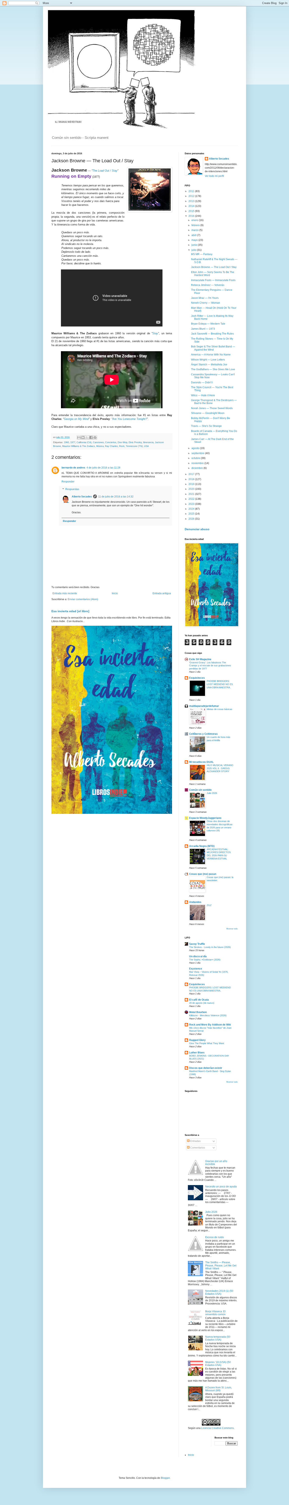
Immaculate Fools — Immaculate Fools (213, 280)
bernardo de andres (73, 467)
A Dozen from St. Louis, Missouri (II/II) (218, 1389)
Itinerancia (148, 442)
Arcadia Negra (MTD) (202, 846)
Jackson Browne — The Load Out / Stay (214, 267)
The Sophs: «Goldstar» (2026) (204, 959)
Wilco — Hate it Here (203, 395)
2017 (192, 474)
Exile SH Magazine (200, 659)
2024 (192, 508)
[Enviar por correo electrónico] (79, 437)
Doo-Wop (122, 442)
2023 (192, 504)
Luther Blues (197, 1052)
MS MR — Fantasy (201, 254)
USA (146, 446)
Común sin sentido (200, 789)
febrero (195, 225)
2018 (192, 479)
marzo (195, 230)
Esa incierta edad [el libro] (70, 611)
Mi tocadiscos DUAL (201, 762)
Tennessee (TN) (134, 446)
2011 (192, 191)
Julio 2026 (212, 793)
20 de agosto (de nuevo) (201, 1003)
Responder (68, 481)
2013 (192, 201)
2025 (192, 513)
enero (195, 220)
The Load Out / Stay (104, 170)
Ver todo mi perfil (214, 176)
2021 (192, 494)
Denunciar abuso (197, 529)
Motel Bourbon (198, 1012)
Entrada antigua (162, 593)
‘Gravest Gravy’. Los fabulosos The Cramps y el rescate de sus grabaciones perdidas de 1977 (210, 665)
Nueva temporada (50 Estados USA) (217, 1338)
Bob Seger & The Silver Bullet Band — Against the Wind (213, 348)
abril (194, 235)
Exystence (195, 968)
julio (194, 250)
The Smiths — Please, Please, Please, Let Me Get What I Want (220, 1265)
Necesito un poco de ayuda (221, 1186)
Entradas (195, 1141)
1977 (72, 442)
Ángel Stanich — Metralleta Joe (209, 364)
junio (194, 244)
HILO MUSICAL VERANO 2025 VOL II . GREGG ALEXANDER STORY (220, 768)
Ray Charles (111, 446)
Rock (122, 446)
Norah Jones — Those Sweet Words (212, 408)
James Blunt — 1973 (203, 328)
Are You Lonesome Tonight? (129, 419)
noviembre (197, 463)
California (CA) (84, 442)
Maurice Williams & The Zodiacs (78, 446)
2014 (192, 206)
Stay (155, 333)
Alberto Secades (82, 496)
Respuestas (72, 489)
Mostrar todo (232, 929)
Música (100, 446)
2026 (192, 518)
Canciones (98, 442)
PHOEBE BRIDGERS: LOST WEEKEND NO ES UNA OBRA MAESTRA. (220, 684)
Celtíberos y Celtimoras (203, 733)
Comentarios (197, 1147)
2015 (192, 211)
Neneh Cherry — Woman (205, 302)
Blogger (165, 1477)
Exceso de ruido (214, 1237)
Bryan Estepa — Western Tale (208, 323)
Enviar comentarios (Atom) (83, 599)
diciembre (197, 468)
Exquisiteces (197, 677)
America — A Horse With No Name (211, 354)
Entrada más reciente (64, 593)
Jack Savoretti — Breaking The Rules (212, 333)
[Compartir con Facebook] (91, 437)
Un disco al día (198, 956)
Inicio (115, 593)
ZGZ (209, 905)
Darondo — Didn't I (202, 382)
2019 (192, 484)
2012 (192, 196)
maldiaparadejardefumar (204, 706)
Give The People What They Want (206, 1043)
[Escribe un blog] (83, 437)
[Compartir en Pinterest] (95, 437)
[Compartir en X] (87, 437)
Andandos (195, 902)
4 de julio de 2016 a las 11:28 (103, 467)
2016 (192, 215)
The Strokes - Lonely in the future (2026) (210, 947)
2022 (192, 498)
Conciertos (110, 442)
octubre (196, 458)
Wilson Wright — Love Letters (208, 359)
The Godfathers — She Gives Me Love (213, 369)
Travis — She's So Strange (206, 426)
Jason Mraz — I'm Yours (205, 297)
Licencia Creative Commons (217, 1428)
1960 (66, 442)
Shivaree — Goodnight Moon (207, 413)
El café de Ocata (199, 999)
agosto (195, 448)
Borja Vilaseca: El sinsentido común (215, 1313)
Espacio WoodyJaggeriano (205, 818)
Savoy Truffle (197, 943)
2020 (192, 489)
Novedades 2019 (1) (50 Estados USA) (219, 1292)
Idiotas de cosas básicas (219, 709)
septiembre (198, 453)
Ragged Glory (197, 1040)
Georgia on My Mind (76, 419)
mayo (194, 240)
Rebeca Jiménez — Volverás (207, 285)
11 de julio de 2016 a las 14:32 (115, 496)
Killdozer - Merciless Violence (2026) (208, 1015)
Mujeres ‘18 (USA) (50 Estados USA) (218, 1364)
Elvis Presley (135, 442)
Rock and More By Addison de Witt (210, 1024)
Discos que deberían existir (205, 1068)
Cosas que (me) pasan (202, 874)
